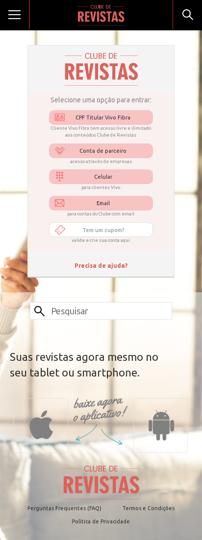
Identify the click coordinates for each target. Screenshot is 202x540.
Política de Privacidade (101, 521)
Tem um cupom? (103, 230)
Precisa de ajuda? (101, 265)
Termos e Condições (149, 508)
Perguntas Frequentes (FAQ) (64, 508)
